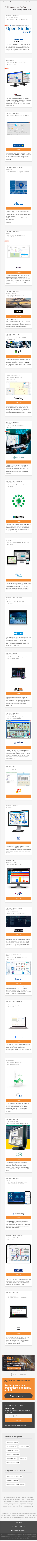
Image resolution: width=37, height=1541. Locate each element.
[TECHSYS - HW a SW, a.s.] (18, 1154)
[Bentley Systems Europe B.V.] (18, 398)
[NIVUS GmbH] (18, 633)
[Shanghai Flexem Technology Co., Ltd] (18, 979)
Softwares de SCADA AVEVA (14, 1476)
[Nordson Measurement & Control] (18, 203)
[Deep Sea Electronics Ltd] (18, 1328)
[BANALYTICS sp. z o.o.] (18, 930)
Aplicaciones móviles (12, 1442)
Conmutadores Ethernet (13, 1462)
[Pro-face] (18, 40)
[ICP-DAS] (18, 790)
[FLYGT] (18, 574)
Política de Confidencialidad (19, 1424)
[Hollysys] (18, 516)
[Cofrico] (18, 1270)
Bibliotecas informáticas (13, 1454)
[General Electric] (18, 457)
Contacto (18, 149)
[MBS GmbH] (18, 1094)
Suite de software (24, 1446)
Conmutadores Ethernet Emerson (15, 1484)
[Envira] (18, 1036)
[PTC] (18, 351)
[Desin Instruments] (18, 742)
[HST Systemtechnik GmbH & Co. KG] (18, 837)
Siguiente (22, 1374)
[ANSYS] (18, 311)
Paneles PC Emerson (12, 1480)
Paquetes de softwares (13, 1450)
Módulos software (11, 1446)
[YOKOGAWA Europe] (18, 145)
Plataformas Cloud (11, 1458)
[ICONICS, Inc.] (18, 893)
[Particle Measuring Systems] (18, 94)
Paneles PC (23, 1458)
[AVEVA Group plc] (18, 267)
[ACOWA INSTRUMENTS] (18, 689)
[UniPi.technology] (18, 1213)
